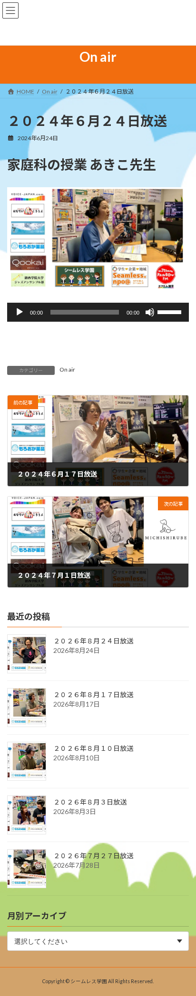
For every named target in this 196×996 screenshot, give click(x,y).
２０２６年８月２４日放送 (93, 641)
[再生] (19, 312)
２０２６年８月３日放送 (90, 802)
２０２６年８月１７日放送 (93, 694)
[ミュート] (150, 312)
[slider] (170, 311)
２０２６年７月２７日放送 (93, 856)
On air (67, 369)
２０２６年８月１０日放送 (93, 748)
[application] (98, 312)
